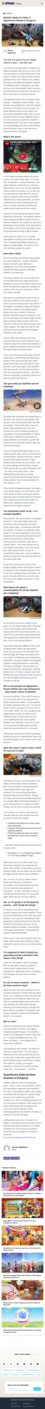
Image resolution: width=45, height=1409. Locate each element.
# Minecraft (15, 1374)
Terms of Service (28, 1406)
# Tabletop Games (28, 1374)
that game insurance (18, 944)
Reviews (8, 13)
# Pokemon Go (7, 1370)
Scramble (11, 855)
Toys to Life (15, 1158)
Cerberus (20, 853)
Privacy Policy (15, 1406)
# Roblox (5, 1374)
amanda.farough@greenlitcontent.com (20, 1137)
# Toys (39, 1374)
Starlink (6, 1158)
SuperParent (14, 1400)
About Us (14, 1403)
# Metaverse (19, 1370)
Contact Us (26, 1403)
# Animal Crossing (33, 1370)
